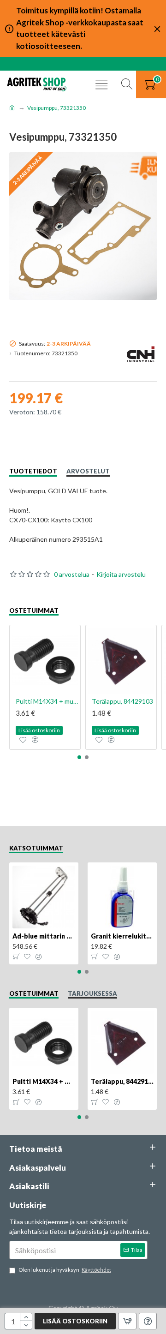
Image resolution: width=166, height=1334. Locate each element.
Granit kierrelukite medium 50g (122, 936)
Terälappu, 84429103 (122, 701)
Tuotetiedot (33, 471)
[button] (79, 757)
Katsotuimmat (36, 848)
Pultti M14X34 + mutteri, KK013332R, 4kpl (47, 701)
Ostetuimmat (34, 610)
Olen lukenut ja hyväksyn (64, 1270)
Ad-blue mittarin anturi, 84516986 (43, 936)
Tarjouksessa (92, 993)
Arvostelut (88, 471)
